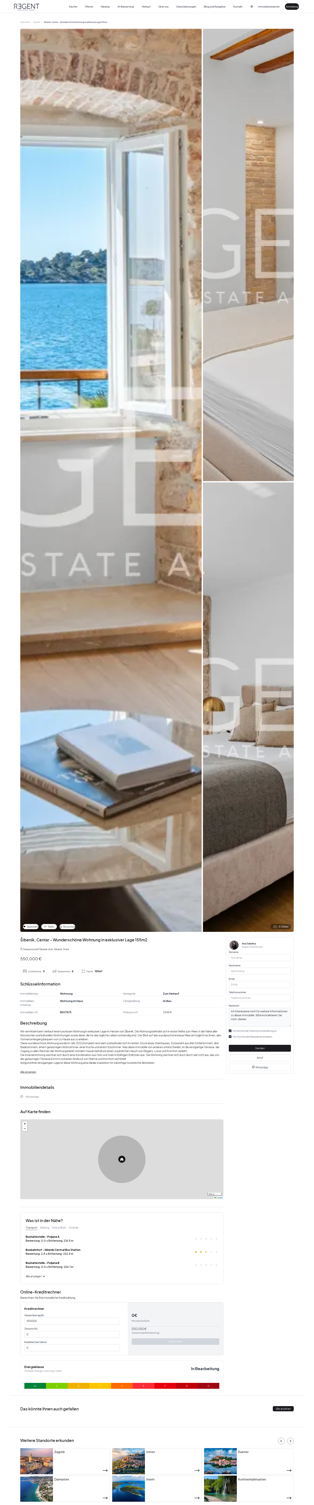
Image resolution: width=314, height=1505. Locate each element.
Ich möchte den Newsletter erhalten (252, 1036)
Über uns (163, 6)
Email (232, 978)
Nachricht (234, 1005)
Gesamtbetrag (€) (34, 1315)
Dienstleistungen (186, 6)
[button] (121, 1159)
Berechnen (175, 1341)
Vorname (233, 951)
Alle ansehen (283, 1408)
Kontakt (238, 6)
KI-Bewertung (126, 6)
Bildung (44, 1227)
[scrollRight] (290, 1441)
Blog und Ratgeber (215, 6)
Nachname (234, 965)
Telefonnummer (237, 992)
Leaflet (219, 1197)
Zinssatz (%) (31, 1328)
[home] (26, 7)
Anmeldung (292, 6)
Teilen (51, 926)
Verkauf (146, 6)
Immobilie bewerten (269, 6)
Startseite (25, 22)
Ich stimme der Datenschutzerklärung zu (255, 1030)
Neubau (105, 6)
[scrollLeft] (281, 1441)
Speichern (32, 926)
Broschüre (69, 926)
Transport (31, 1227)
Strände (73, 1227)
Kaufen (73, 6)
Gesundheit (59, 1227)
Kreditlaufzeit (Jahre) (35, 1342)
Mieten (89, 6)
